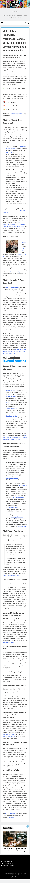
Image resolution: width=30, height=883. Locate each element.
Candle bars (21, 222)
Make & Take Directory (9, 642)
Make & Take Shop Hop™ (12, 287)
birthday (24, 242)
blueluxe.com (23, 485)
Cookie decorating (11, 408)
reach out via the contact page (11, 575)
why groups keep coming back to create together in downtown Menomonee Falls (15, 437)
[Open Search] (25, 23)
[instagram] (15, 11)
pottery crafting (10, 148)
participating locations (17, 114)
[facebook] (13, 11)
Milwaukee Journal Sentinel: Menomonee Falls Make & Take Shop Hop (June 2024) (14, 351)
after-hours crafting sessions (17, 272)
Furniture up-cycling (12, 416)
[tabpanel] (15, 842)
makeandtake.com (10, 813)
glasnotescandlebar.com (19, 497)
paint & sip (9, 152)
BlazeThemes (15, 876)
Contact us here (12, 817)
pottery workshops (19, 224)
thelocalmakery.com (12, 507)
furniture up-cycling (18, 226)
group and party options (9, 734)
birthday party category (9, 736)
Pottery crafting (10, 396)
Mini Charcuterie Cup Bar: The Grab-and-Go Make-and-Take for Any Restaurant (15, 851)
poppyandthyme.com (12, 478)
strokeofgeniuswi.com (17, 517)
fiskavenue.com (21, 526)
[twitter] (17, 11)
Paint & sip (9, 402)
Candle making (22, 146)
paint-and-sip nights (8, 224)
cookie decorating (8, 226)
